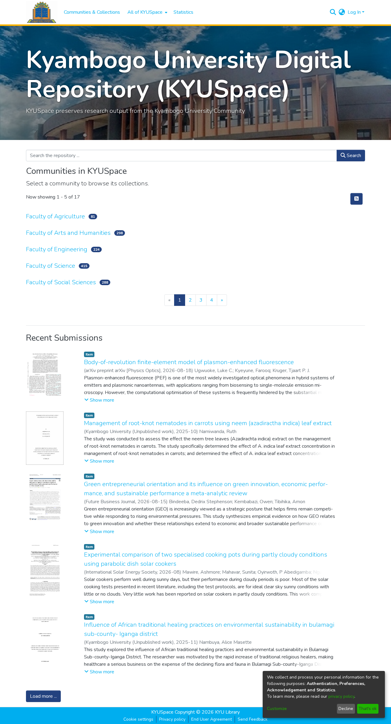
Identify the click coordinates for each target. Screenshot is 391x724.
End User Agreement (211, 719)
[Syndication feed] (356, 199)
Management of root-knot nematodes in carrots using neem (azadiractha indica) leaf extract (208, 423)
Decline (345, 708)
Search (353, 155)
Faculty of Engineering (56, 249)
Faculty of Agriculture (55, 216)
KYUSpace (162, 712)
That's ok (368, 708)
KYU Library (227, 712)
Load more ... (43, 696)
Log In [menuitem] (354, 12)
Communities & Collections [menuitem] (92, 12)
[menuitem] (146, 12)
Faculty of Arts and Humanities (68, 233)
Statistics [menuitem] (183, 12)
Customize (277, 708)
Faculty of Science (50, 266)
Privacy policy (172, 719)
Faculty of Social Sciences (61, 282)
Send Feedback (253, 719)
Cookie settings (138, 719)
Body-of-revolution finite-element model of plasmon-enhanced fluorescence (189, 362)
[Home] (42, 12)
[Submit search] (333, 12)
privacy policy (341, 696)
